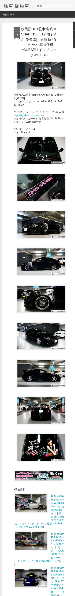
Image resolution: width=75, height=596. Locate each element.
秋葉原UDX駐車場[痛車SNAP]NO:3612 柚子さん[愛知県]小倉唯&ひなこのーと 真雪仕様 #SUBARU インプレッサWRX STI (39, 41)
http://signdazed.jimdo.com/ (29, 115)
